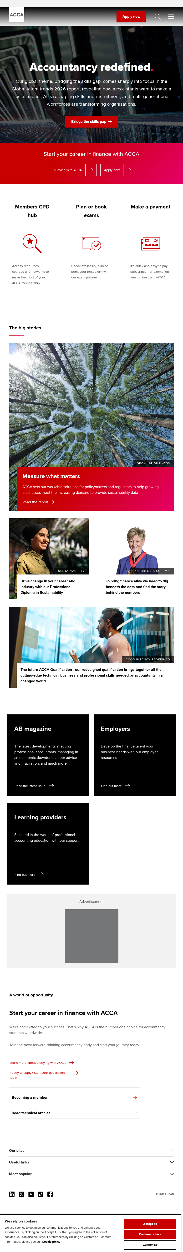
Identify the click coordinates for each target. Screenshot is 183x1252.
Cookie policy (51, 1242)
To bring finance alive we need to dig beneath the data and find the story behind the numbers (137, 587)
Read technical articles (31, 1113)
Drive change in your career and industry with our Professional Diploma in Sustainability (47, 587)
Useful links (19, 1162)
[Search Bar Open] (157, 16)
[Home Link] (165, 1194)
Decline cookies (150, 1234)
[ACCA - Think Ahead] (16, 21)
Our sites (17, 1150)
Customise (150, 1245)
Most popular (20, 1174)
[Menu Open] (171, 16)
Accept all (150, 1224)
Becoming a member (30, 1097)
